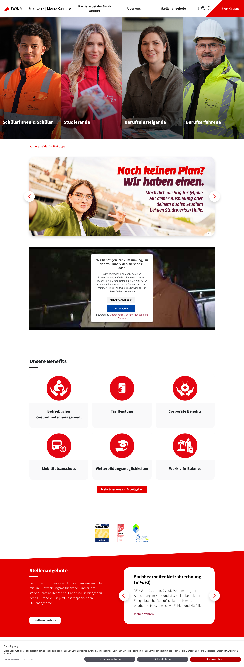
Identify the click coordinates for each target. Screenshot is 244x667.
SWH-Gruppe (231, 8)
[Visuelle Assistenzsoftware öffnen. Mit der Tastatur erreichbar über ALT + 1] (203, 8)
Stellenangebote (173, 8)
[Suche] (197, 8)
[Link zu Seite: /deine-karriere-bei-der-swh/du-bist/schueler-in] (122, 196)
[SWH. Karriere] (40, 8)
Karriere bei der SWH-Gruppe (94, 8)
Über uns (134, 8)
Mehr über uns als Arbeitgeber (122, 489)
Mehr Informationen (121, 299)
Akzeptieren (121, 308)
